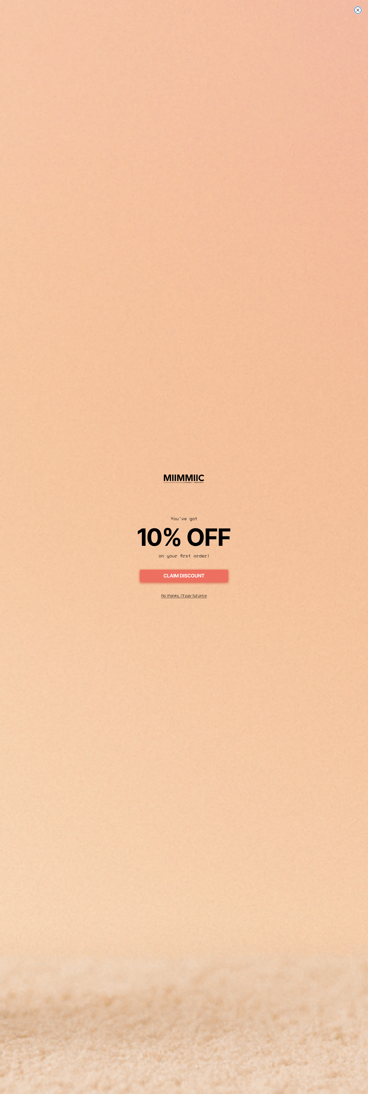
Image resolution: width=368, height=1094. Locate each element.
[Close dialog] (358, 10)
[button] (184, 576)
